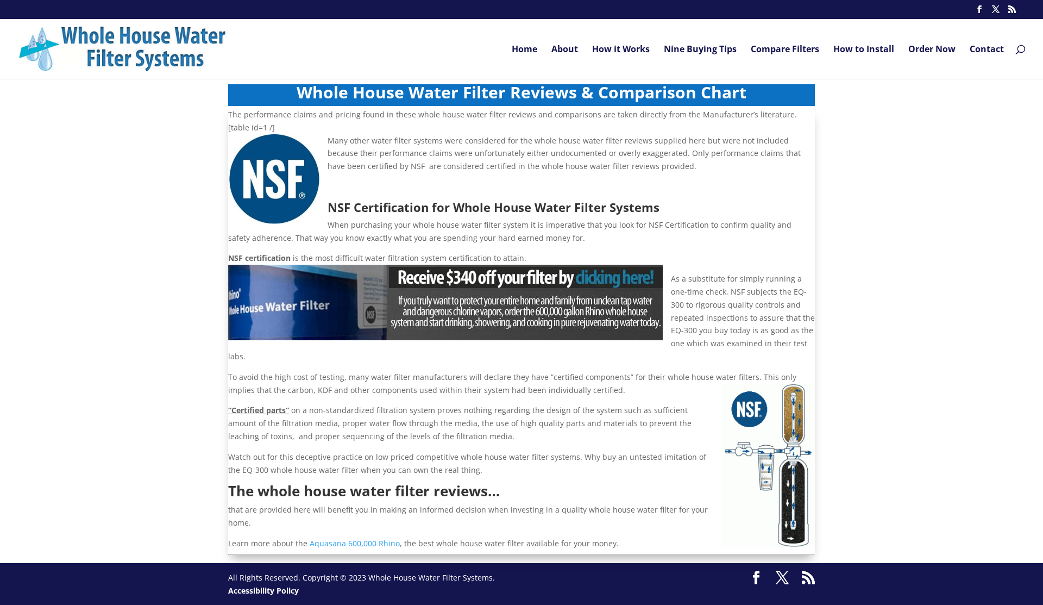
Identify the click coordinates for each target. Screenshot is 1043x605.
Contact (987, 50)
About (564, 50)
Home (524, 50)
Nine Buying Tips (700, 50)
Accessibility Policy (263, 590)
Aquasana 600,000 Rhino (355, 543)
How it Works (621, 50)
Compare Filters (785, 50)
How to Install (863, 50)
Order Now (932, 50)
